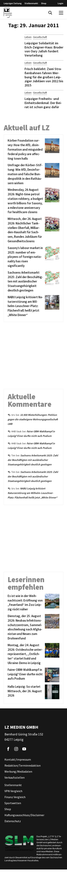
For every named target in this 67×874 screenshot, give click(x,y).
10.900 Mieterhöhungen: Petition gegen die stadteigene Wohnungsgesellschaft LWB (33, 419)
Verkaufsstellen (14, 777)
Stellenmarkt (31, 3)
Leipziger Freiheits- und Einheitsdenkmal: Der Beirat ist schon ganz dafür (43, 103)
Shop (43, 3)
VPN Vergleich (13, 791)
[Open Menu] (61, 13)
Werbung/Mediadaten (18, 771)
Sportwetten (12, 803)
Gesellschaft (40, 37)
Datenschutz (12, 821)
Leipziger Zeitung (13, 3)
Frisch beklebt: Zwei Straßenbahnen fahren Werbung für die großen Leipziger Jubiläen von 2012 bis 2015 (44, 77)
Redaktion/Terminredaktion (22, 765)
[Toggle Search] (50, 13)
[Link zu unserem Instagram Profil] (16, 749)
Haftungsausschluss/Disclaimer (24, 815)
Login (60, 3)
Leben (28, 37)
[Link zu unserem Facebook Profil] (8, 749)
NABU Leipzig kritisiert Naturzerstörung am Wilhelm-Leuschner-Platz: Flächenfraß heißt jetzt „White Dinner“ (33, 493)
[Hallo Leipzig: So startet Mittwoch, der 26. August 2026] (51, 692)
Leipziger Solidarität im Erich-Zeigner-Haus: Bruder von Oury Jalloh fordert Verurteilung (44, 49)
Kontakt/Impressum (17, 759)
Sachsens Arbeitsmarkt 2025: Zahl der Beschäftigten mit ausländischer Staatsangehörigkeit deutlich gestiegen (33, 460)
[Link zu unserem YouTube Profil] (24, 749)
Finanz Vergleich (14, 797)
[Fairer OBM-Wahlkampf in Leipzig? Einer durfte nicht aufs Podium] (51, 675)
